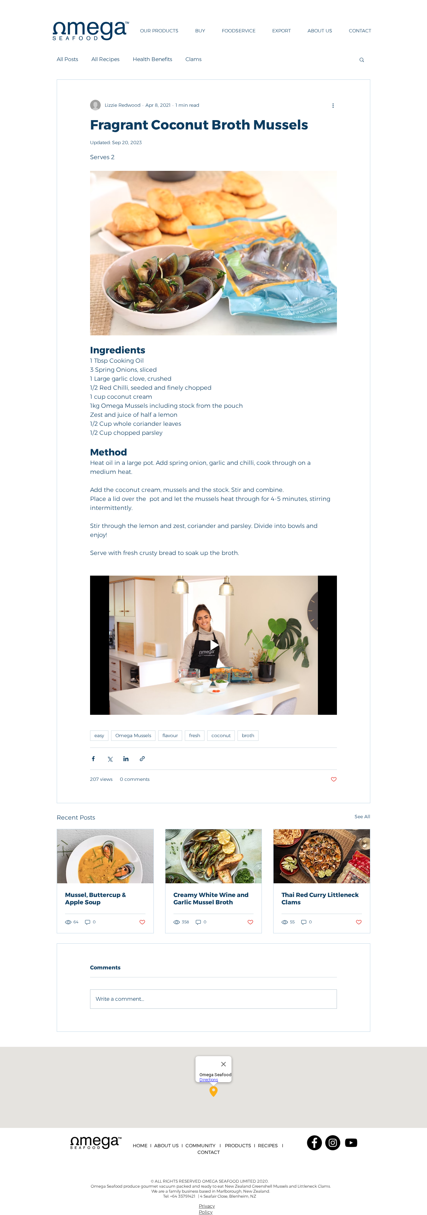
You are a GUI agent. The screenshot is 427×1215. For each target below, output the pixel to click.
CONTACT (208, 1152)
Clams (193, 59)
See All (362, 817)
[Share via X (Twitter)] (109, 758)
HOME (140, 1146)
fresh (194, 735)
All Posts (67, 59)
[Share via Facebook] (93, 758)
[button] (156, 31)
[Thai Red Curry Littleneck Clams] (322, 856)
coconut (221, 735)
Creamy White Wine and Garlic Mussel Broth (211, 898)
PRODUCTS (238, 1146)
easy (99, 735)
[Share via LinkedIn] (126, 758)
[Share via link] (142, 758)
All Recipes (105, 59)
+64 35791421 (183, 1196)
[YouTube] (351, 1142)
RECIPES (268, 1146)
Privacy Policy (207, 1209)
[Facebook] (314, 1142)
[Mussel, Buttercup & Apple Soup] (105, 856)
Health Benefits (152, 59)
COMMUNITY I (205, 1146)
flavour (170, 735)
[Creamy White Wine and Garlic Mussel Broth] (213, 856)
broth (248, 735)
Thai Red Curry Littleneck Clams (320, 898)
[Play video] (213, 645)
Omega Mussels (133, 735)
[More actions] (333, 105)
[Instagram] (332, 1142)
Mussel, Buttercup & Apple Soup (95, 898)
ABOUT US (166, 1146)
